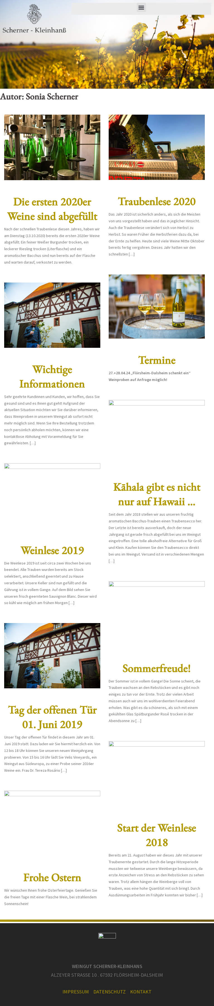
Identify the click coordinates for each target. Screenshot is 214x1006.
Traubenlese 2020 (157, 201)
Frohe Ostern (52, 877)
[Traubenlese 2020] (157, 146)
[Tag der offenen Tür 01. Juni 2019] (52, 655)
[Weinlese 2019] (52, 495)
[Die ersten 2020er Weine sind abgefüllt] (52, 146)
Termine (157, 360)
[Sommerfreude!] (157, 613)
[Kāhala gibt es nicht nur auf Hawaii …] (157, 432)
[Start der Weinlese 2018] (157, 773)
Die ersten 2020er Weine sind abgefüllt (52, 208)
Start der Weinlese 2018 (156, 834)
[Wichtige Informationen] (52, 314)
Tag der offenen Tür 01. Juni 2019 (52, 716)
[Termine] (157, 305)
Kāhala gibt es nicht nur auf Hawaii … (156, 493)
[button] (141, 7)
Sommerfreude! (157, 668)
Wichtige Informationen (52, 376)
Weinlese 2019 (52, 550)
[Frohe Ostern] (52, 822)
